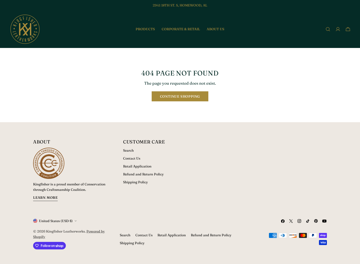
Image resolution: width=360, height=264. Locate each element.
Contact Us (131, 158)
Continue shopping (180, 96)
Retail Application (137, 166)
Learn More (45, 197)
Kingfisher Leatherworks (65, 231)
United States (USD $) (56, 221)
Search (128, 150)
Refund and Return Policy (143, 174)
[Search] (328, 29)
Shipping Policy (135, 182)
